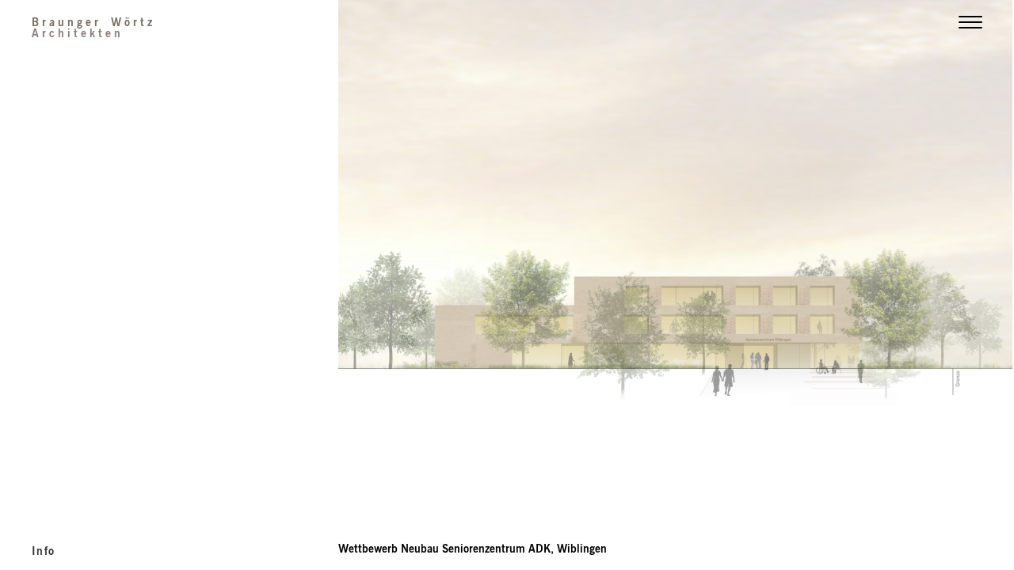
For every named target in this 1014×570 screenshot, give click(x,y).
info (43, 550)
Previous (507, 226)
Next (845, 226)
